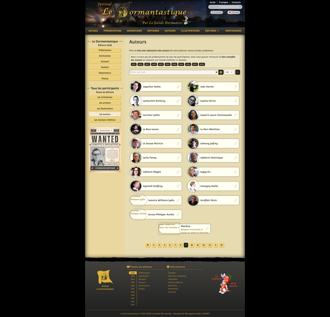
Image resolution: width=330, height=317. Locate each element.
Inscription (173, 279)
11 (198, 245)
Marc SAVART (203, 313)
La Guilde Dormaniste (162, 313)
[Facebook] (216, 12)
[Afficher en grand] (105, 150)
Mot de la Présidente (177, 276)
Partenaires (233, 30)
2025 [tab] (133, 276)
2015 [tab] (133, 304)
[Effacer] (216, 72)
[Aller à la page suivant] (215, 245)
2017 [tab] (133, 298)
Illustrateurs (190, 30)
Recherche (172, 285)
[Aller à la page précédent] (153, 245)
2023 (181, 64)
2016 (140, 64)
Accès (212, 2)
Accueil (93, 30)
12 (204, 245)
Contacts (236, 2)
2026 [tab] (133, 273)
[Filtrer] (221, 72)
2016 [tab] (133, 301)
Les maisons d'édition (104, 120)
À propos (223, 2)
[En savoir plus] (225, 281)
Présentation (112, 30)
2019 (161, 64)
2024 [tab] (133, 279)
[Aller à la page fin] (221, 245)
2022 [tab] (133, 285)
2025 (195, 64)
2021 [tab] (133, 289)
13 (210, 245)
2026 (202, 64)
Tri (237, 72)
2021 (167, 64)
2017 (147, 64)
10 (192, 245)
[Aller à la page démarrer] (147, 245)
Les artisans (105, 103)
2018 (154, 64)
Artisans (153, 30)
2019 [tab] (133, 292)
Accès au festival (175, 282)
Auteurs (170, 30)
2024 (188, 64)
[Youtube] (233, 12)
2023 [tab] (133, 282)
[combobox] (225, 7)
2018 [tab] (133, 295)
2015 (133, 64)
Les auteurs (104, 114)
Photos (142, 289)
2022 (174, 64)
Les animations (104, 97)
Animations (134, 30)
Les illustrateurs (105, 108)
